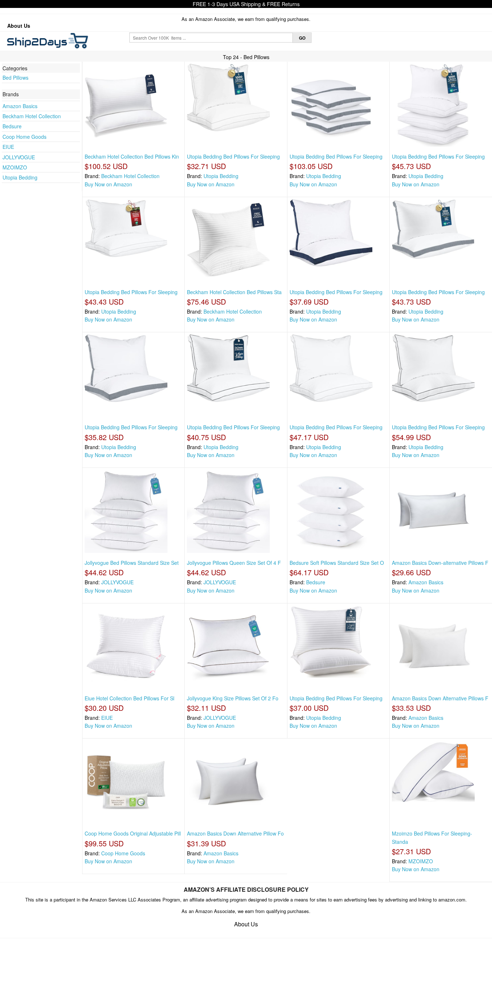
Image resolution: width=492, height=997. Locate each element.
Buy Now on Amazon (108, 184)
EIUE (8, 146)
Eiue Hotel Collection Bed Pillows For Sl (129, 698)
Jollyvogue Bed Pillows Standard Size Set (132, 562)
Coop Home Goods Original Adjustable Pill (133, 833)
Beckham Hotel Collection (32, 116)
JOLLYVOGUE (19, 157)
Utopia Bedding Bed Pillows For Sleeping (233, 156)
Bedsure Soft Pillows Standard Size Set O (337, 562)
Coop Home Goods (24, 136)
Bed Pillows (15, 77)
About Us (18, 25)
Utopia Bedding (20, 177)
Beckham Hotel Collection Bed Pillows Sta (234, 292)
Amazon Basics (20, 106)
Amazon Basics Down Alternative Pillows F (440, 698)
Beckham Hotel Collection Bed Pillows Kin (132, 156)
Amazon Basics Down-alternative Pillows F (440, 562)
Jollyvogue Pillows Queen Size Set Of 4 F (234, 562)
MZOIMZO (15, 167)
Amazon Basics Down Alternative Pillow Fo (235, 833)
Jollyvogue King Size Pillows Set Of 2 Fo (232, 698)
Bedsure (12, 126)
